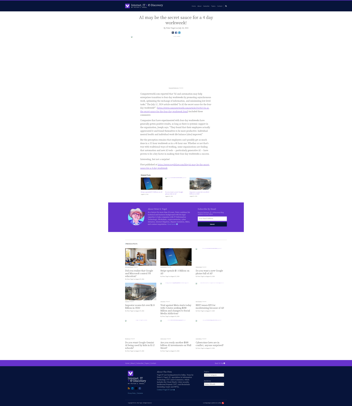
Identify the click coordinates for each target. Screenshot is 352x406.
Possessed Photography (174, 88)
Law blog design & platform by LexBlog (212, 403)
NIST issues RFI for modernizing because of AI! (210, 306)
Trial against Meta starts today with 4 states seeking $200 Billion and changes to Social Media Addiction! (175, 309)
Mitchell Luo (127, 338)
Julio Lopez (162, 301)
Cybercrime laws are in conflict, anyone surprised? (209, 344)
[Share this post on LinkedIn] (179, 32)
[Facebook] (140, 388)
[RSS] (129, 388)
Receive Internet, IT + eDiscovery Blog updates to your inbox (211, 213)
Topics (213, 6)
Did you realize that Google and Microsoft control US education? (139, 273)
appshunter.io (163, 267)
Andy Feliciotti (199, 301)
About (199, 6)
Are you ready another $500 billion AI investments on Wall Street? (175, 345)
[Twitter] (136, 388)
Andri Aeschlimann (129, 267)
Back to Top (219, 363)
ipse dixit (127, 301)
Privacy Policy (132, 393)
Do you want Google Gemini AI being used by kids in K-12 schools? (140, 345)
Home (194, 6)
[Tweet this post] (173, 32)
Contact (219, 6)
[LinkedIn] (132, 388)
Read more (171, 224)
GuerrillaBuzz (199, 338)
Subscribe (206, 6)
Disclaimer (140, 393)
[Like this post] (176, 32)
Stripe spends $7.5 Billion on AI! (151, 192)
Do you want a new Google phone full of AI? (174, 193)
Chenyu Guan (163, 338)
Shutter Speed (199, 267)
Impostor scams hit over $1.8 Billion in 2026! (199, 193)
